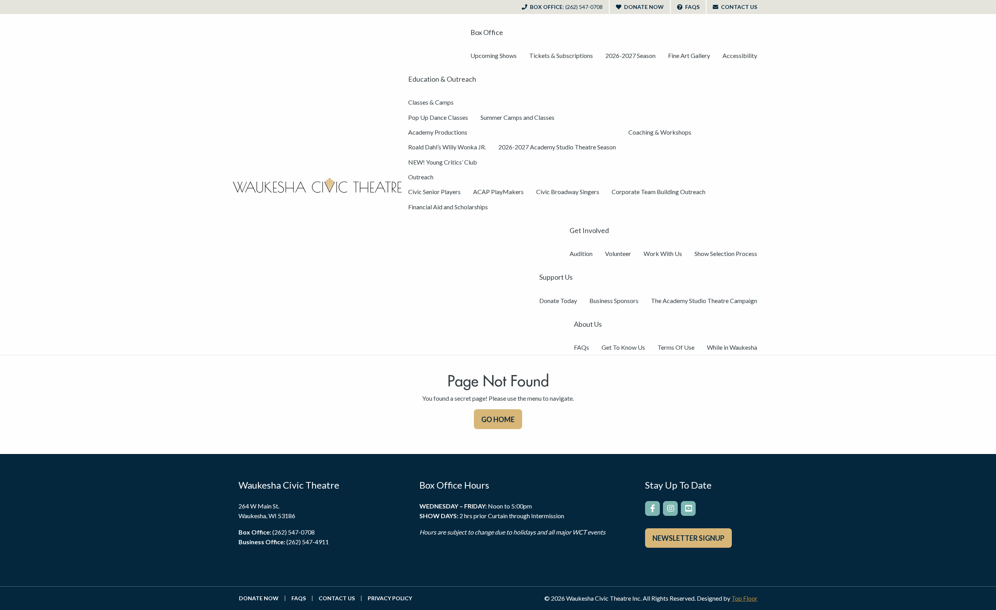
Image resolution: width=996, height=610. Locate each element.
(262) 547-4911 (307, 541)
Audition (581, 253)
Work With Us (663, 253)
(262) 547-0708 (293, 532)
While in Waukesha (732, 347)
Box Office (566, 7)
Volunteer (618, 253)
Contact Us (738, 7)
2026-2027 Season (630, 55)
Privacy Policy (390, 598)
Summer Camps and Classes (517, 117)
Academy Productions (437, 132)
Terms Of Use (676, 347)
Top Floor (744, 598)
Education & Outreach (442, 79)
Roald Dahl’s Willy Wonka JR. (447, 147)
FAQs (692, 7)
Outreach (420, 177)
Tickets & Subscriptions (561, 55)
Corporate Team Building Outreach (658, 191)
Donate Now (643, 7)
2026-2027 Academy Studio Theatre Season (557, 147)
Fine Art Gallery (689, 55)
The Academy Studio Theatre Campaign (704, 300)
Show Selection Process (725, 253)
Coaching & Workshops (659, 132)
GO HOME (498, 419)
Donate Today (558, 300)
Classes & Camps (431, 102)
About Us (588, 324)
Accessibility (739, 55)
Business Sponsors (613, 300)
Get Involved (589, 230)
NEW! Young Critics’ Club (442, 162)
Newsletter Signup (688, 538)
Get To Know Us (623, 347)
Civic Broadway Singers (567, 191)
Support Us (556, 277)
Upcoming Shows (493, 55)
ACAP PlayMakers (498, 191)
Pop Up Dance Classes (438, 117)
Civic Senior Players (434, 191)
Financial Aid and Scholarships (448, 206)
